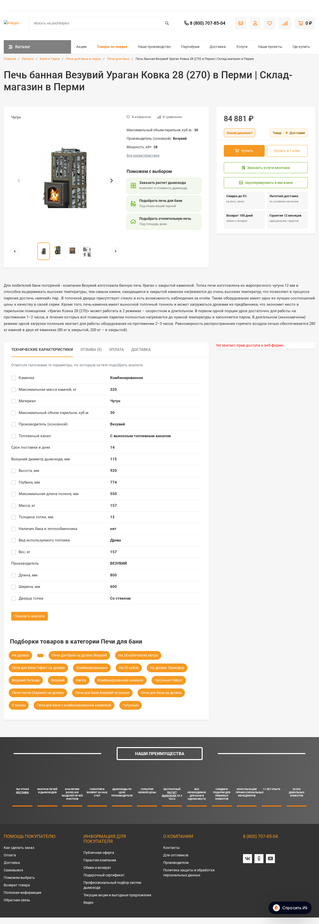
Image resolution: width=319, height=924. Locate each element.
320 (113, 389)
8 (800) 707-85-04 (260, 836)
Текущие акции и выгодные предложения (117, 895)
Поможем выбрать (19, 878)
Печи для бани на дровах (161, 693)
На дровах (20, 655)
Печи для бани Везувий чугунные (102, 693)
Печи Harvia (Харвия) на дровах (38, 693)
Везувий (117, 424)
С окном (18, 705)
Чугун (115, 401)
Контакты (171, 848)
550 (113, 494)
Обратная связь (17, 900)
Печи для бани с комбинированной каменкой (74, 705)
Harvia (81, 680)
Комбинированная (126, 378)
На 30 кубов (129, 668)
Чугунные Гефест (169, 680)
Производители (176, 863)
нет (113, 529)
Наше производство (154, 47)
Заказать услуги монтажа (268, 168)
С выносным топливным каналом (140, 436)
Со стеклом (120, 598)
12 (112, 517)
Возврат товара (17, 885)
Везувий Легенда (26, 680)
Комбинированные (91, 668)
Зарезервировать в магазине (269, 183)
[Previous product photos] (15, 251)
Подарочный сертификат (104, 875)
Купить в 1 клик (287, 151)
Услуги (241, 47)
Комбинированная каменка (120, 680)
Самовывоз (13, 870)
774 (113, 482)
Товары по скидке (112, 47)
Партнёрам (190, 47)
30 (112, 412)
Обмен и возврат (97, 868)
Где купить (301, 47)
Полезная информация (22, 893)
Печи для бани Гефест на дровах (38, 668)
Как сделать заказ (19, 848)
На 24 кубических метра (138, 655)
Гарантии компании (99, 860)
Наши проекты (270, 47)
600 (113, 586)
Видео (88, 903)
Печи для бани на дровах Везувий (79, 655)
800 (113, 575)
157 (113, 505)
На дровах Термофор (167, 668)
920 (113, 470)
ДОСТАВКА (22, 792)
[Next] (111, 180)
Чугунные (131, 705)
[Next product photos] (115, 251)
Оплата (10, 855)
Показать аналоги (29, 616)
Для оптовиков (175, 855)
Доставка (218, 47)
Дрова (115, 540)
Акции (81, 47)
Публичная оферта (98, 853)
